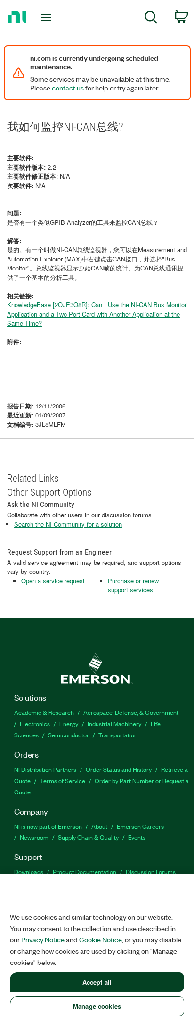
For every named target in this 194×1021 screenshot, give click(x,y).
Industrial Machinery (114, 723)
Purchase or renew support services (133, 585)
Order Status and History (119, 769)
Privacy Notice (43, 939)
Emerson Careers (140, 826)
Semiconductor (68, 734)
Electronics (35, 723)
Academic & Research (44, 712)
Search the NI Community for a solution (68, 524)
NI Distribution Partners (45, 769)
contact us (68, 87)
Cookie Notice (100, 939)
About (99, 826)
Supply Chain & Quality (88, 837)
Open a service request (53, 580)
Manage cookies (97, 1006)
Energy (68, 723)
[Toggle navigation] (48, 17)
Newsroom (34, 837)
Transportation (117, 734)
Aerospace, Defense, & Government (130, 712)
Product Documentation (84, 871)
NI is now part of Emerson (48, 826)
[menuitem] (150, 18)
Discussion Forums (151, 871)
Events (137, 837)
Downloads (28, 871)
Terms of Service (62, 780)
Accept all (97, 982)
